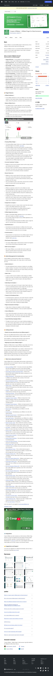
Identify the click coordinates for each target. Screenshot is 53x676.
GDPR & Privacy (7, 621)
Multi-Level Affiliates (9, 366)
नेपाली (14, 669)
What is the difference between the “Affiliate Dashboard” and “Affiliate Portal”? (12, 605)
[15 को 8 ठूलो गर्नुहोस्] (21, 570)
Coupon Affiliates (9, 648)
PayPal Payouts (9, 411)
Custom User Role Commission (11, 441)
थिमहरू (14, 660)
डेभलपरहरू (23, 662)
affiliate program (45, 59)
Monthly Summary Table (10, 422)
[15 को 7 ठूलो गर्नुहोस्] (11, 570)
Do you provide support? (9, 628)
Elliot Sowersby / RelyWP (15, 33)
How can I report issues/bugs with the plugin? (13, 631)
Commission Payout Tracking (11, 397)
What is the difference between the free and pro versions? (15, 601)
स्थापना (16, 37)
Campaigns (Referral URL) (11, 453)
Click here (13, 540)
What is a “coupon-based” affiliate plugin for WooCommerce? (15, 595)
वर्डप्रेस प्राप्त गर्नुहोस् (48, 1)
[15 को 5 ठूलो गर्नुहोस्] (21, 564)
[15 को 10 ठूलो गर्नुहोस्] (11, 577)
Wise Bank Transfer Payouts (11, 414)
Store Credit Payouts (10, 418)
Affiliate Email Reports (10, 376)
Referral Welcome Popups (10, 449)
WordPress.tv (25, 663)
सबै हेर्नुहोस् (47, 85)
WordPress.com (44, 658)
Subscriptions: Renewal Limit (11, 489)
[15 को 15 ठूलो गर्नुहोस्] (31, 583)
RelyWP (22, 648)
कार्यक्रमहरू (33, 660)
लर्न (22, 658)
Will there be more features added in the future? (13, 625)
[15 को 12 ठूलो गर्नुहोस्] (31, 577)
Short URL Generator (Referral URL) (13, 466)
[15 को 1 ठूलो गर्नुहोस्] (11, 557)
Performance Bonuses (10, 393)
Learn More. (22, 145)
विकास (21, 37)
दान (32, 662)
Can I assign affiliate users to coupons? (11, 615)
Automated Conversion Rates (11, 495)
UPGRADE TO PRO (8, 506)
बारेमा (4, 658)
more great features (11, 501)
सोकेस (14, 658)
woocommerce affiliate (44, 63)
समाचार (5, 660)
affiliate (47, 57)
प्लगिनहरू (14, 662)
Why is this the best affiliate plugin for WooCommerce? (14, 598)
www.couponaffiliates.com (24, 504)
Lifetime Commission (10, 480)
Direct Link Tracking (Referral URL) (12, 458)
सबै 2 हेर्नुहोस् (47, 55)
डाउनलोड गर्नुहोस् (46, 32)
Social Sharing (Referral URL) (11, 461)
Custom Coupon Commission (11, 435)
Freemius (22, 646)
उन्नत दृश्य (37, 66)
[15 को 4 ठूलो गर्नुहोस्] (11, 564)
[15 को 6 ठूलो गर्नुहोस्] (31, 564)
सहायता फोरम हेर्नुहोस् (38, 98)
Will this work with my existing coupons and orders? (14, 608)
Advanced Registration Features (12, 380)
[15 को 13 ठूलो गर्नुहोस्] (11, 583)
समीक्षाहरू (11, 37)
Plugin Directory (7, 5)
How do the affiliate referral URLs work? (12, 612)
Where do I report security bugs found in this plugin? (14, 634)
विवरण (6, 37)
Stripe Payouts (8, 408)
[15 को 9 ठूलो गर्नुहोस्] (31, 570)
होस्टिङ (5, 662)
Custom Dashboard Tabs (10, 498)
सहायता (48, 37)
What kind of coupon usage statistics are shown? (13, 618)
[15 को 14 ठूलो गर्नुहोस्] (21, 583)
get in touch (16, 550)
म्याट (42, 660)
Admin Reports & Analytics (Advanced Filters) (14, 371)
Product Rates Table (10, 444)
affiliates (47, 61)
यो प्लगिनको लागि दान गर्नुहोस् (39, 108)
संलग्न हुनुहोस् (33, 658)
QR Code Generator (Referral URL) (12, 470)
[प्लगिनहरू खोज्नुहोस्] (15, 12)
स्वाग (33, 663)
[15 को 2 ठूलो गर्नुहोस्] (21, 557)
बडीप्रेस (42, 663)
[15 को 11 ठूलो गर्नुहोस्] (21, 577)
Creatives (7, 390)
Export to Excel (9, 430)
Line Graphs (8, 427)
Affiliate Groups (8, 385)
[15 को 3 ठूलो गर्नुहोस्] (31, 557)
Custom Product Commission (11, 438)
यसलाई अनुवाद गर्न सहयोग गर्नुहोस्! (32, 8)
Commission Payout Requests (11, 404)
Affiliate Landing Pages (10, 486)
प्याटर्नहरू (14, 663)
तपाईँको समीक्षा (37, 85)
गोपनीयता (5, 663)
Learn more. (14, 237)
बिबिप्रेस (42, 662)
